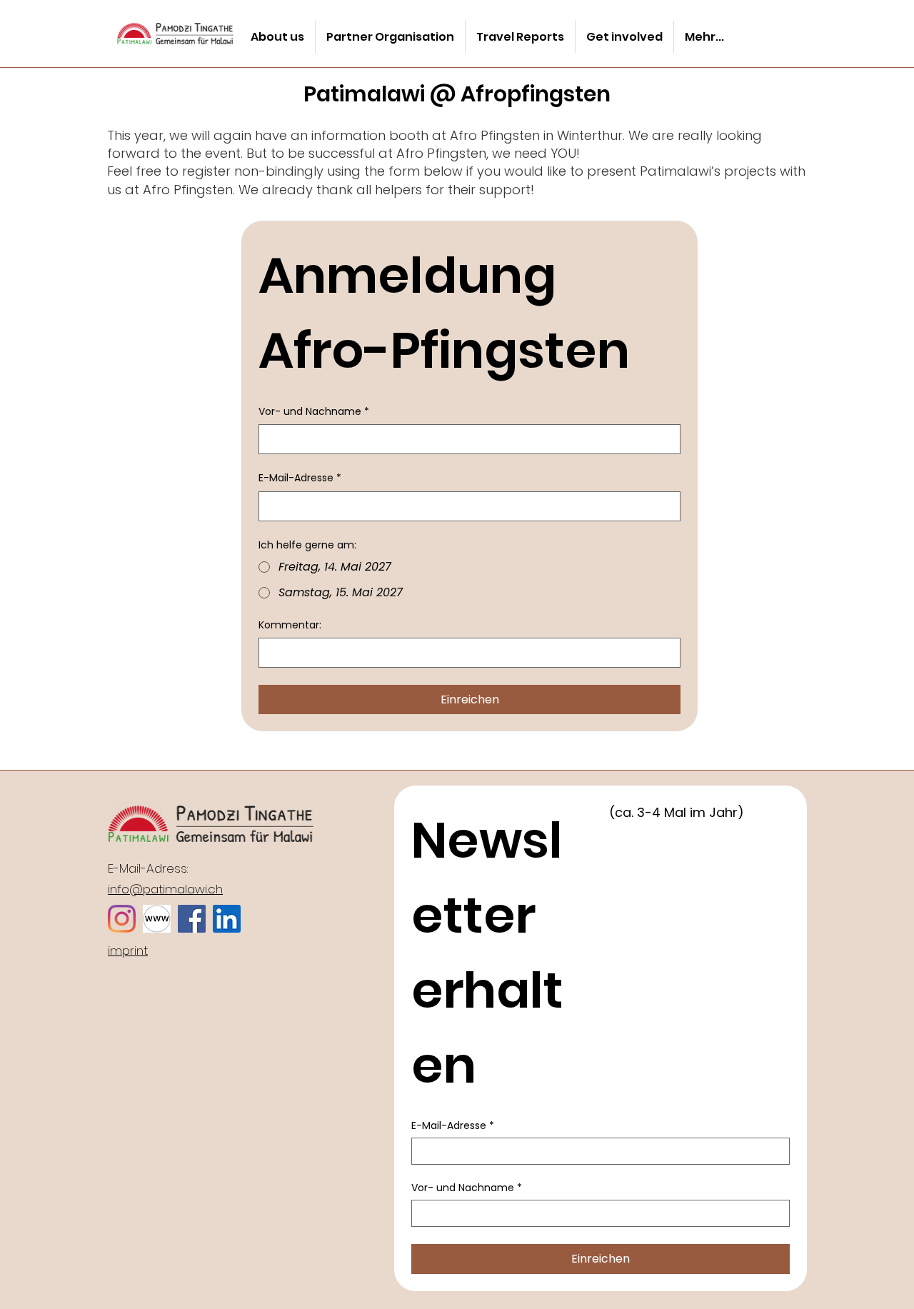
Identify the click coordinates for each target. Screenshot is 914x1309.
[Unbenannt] (157, 919)
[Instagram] (122, 919)
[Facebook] (192, 919)
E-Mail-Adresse (299, 478)
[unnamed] (227, 919)
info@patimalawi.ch (165, 889)
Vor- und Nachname (313, 411)
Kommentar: (289, 625)
